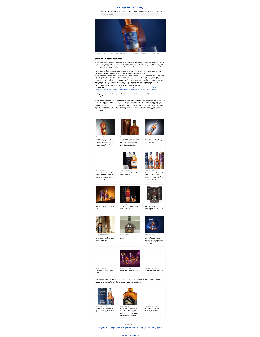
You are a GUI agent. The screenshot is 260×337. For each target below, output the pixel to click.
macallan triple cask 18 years (122, 87)
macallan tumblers (110, 87)
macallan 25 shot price (156, 327)
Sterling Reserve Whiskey (130, 7)
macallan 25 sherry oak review (114, 328)
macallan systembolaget (137, 87)
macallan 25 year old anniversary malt (108, 327)
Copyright (137, 335)
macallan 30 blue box (158, 328)
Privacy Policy (131, 335)
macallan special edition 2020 (112, 89)
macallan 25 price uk (144, 327)
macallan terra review (112, 91)
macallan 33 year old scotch (129, 328)
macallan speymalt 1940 (149, 87)
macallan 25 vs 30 (101, 328)
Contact (125, 335)
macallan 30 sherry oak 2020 (144, 328)
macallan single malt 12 (101, 91)
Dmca (121, 335)
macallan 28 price (134, 327)
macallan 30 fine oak (123, 327)
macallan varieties (99, 89)
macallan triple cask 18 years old (149, 89)
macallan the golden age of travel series (130, 89)
